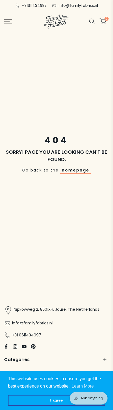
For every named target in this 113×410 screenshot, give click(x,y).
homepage (75, 170)
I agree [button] (56, 400)
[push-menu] (8, 21)
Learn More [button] (83, 386)
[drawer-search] (92, 21)
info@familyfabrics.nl (78, 5)
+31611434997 (34, 5)
